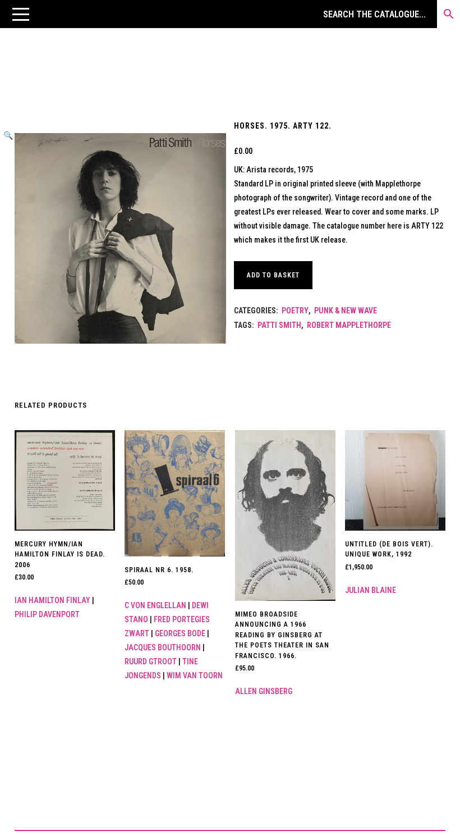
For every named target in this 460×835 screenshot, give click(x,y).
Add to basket (273, 275)
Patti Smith (279, 325)
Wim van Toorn (195, 675)
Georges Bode (180, 633)
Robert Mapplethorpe (349, 325)
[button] (21, 14)
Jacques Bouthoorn (163, 647)
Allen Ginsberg (263, 691)
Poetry (295, 310)
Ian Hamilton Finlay (52, 600)
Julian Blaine (370, 590)
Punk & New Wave (345, 310)
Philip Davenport (47, 614)
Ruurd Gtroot (151, 661)
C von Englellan (155, 605)
